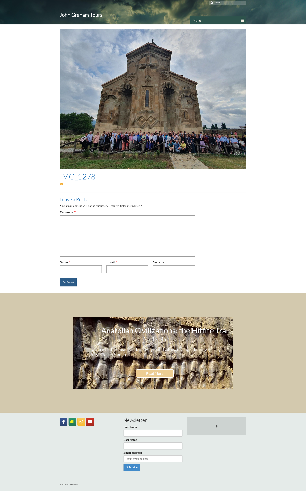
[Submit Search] (211, 3)
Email (111, 262)
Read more (154, 378)
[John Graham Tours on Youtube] (90, 422)
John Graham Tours (81, 15)
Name (65, 262)
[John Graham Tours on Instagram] (81, 422)
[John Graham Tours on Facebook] (63, 422)
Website (158, 262)
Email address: (133, 452)
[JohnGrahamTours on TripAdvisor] (72, 422)
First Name (130, 427)
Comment (68, 212)
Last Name (130, 439)
